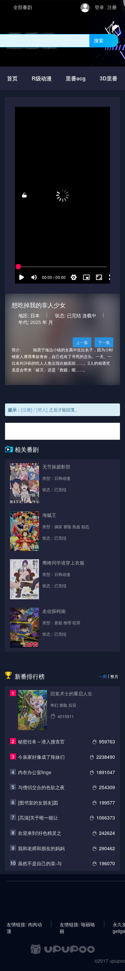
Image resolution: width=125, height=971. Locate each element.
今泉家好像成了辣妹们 (41, 756)
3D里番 (108, 78)
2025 (35, 322)
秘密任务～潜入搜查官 (41, 741)
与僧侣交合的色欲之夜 (41, 787)
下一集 (104, 342)
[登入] (42, 409)
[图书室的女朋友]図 (38, 802)
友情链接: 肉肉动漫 (24, 924)
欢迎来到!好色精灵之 (39, 833)
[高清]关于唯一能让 (38, 817)
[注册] (26, 409)
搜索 (98, 40)
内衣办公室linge (34, 772)
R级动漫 (42, 78)
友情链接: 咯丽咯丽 (77, 924)
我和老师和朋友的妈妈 (41, 848)
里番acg (76, 78)
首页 (12, 78)
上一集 (82, 342)
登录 (99, 7)
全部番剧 (22, 7)
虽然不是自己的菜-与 (40, 863)
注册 (112, 7)
